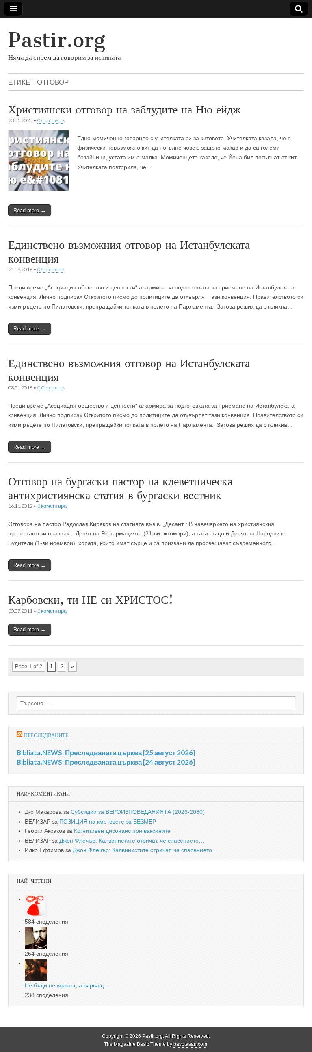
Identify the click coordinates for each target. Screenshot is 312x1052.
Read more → (29, 210)
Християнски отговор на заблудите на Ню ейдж (124, 109)
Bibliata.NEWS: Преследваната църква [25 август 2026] (106, 752)
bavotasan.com (190, 1044)
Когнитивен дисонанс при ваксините (122, 831)
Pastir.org (56, 40)
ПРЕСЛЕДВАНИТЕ (46, 735)
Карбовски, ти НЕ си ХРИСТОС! (90, 599)
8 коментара (52, 506)
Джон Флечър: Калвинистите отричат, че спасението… (131, 840)
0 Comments (51, 120)
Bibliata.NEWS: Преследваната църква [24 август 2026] (106, 762)
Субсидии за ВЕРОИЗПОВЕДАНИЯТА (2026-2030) (138, 812)
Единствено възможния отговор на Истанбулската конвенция (129, 251)
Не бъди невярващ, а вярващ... (67, 985)
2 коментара (52, 611)
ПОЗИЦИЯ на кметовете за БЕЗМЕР (107, 821)
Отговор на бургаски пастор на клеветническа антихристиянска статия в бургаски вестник (120, 488)
